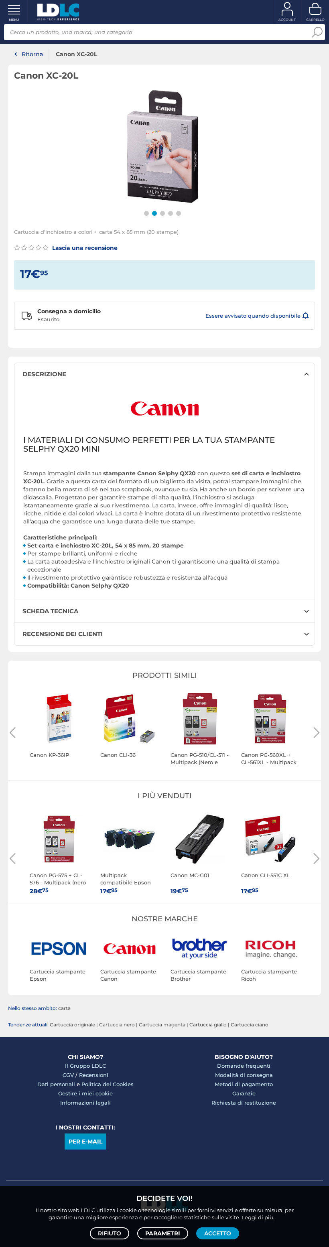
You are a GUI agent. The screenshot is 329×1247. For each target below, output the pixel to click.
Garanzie (244, 1093)
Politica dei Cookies (107, 1084)
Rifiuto (109, 1233)
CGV (68, 1075)
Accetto (217, 1233)
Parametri (162, 1233)
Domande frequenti (243, 1065)
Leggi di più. (258, 1217)
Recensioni (93, 1075)
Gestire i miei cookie (85, 1093)
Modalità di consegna (244, 1075)
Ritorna (32, 54)
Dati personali (56, 1084)
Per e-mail (85, 1141)
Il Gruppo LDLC (85, 1065)
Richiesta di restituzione (243, 1102)
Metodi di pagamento (244, 1084)
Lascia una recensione (84, 247)
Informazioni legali (85, 1102)
